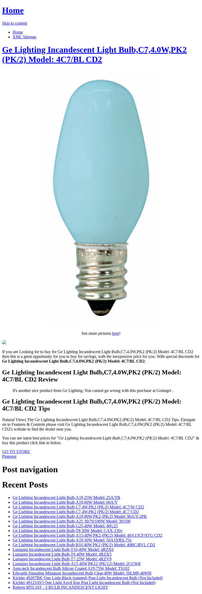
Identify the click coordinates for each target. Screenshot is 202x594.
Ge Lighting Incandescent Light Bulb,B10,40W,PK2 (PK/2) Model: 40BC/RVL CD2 (84, 545)
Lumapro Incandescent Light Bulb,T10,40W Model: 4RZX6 (63, 549)
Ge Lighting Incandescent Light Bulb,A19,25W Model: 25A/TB (66, 497)
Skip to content (14, 23)
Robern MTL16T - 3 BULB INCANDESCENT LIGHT (60, 587)
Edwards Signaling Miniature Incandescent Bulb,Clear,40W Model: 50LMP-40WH (82, 573)
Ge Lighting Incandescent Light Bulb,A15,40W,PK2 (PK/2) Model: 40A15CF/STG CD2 (87, 535)
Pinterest (9, 456)
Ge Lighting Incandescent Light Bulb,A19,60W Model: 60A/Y (65, 502)
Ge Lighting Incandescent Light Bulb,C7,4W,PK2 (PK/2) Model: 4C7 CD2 (76, 512)
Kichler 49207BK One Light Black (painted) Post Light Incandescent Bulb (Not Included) (88, 578)
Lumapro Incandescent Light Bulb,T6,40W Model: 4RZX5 (62, 554)
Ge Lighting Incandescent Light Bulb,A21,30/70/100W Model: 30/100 (71, 521)
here (115, 333)
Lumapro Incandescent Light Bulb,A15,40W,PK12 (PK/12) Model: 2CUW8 (76, 563)
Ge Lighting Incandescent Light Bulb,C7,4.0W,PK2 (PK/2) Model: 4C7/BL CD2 (94, 54)
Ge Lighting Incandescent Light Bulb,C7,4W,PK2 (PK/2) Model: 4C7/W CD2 (78, 507)
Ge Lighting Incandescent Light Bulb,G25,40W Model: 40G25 (65, 526)
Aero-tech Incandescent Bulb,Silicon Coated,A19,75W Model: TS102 (71, 568)
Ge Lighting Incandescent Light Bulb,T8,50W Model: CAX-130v (68, 530)
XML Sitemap (24, 37)
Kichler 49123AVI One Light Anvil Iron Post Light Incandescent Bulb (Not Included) (84, 582)
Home (13, 10)
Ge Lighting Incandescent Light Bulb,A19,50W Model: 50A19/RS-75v (72, 540)
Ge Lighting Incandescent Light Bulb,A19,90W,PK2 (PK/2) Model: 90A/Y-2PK (80, 516)
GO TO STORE (16, 451)
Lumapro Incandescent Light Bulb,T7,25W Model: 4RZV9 (62, 559)
